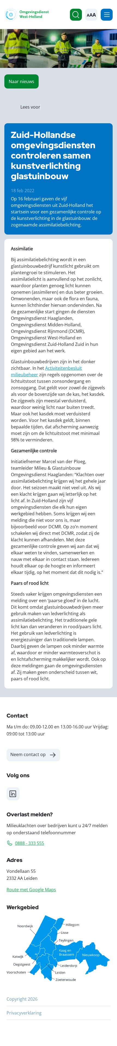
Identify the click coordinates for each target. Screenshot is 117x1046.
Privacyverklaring (24, 1013)
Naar (21, 81)
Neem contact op (28, 754)
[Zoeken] (76, 15)
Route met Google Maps (31, 889)
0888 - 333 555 (29, 843)
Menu (107, 15)
